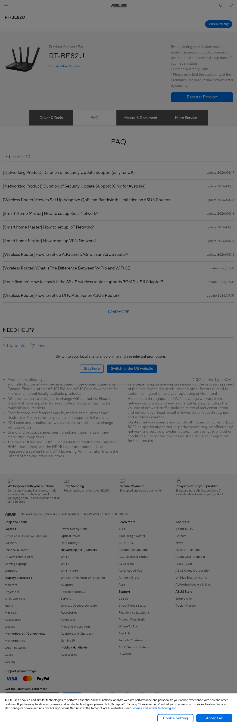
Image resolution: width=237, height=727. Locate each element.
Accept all (214, 718)
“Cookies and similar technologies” (153, 708)
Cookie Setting (175, 718)
